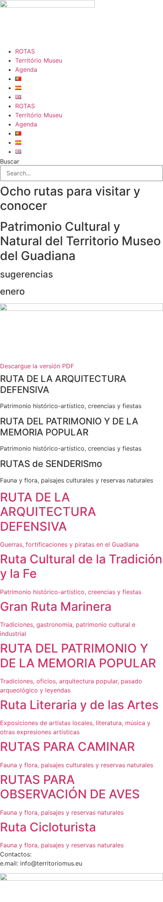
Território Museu (38, 60)
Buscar (9, 161)
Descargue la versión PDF (37, 366)
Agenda (26, 69)
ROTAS (25, 51)
